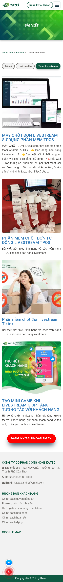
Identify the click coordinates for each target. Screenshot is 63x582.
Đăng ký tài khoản (39, 5)
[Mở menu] (56, 5)
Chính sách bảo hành (15, 512)
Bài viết (20, 52)
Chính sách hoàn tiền (14, 517)
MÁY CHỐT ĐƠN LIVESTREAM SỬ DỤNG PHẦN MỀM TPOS (30, 137)
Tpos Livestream (48, 66)
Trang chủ (7, 52)
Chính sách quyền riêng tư (18, 498)
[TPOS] (11, 5)
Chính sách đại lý (12, 522)
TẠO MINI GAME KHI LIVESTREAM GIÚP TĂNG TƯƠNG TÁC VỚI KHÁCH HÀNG (30, 405)
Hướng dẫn (25, 66)
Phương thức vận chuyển (17, 503)
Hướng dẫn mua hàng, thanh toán (22, 508)
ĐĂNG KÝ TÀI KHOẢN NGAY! (31, 438)
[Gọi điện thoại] (9, 572)
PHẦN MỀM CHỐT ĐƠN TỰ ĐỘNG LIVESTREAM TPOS (27, 240)
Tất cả (8, 66)
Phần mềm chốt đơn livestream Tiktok (30, 321)
